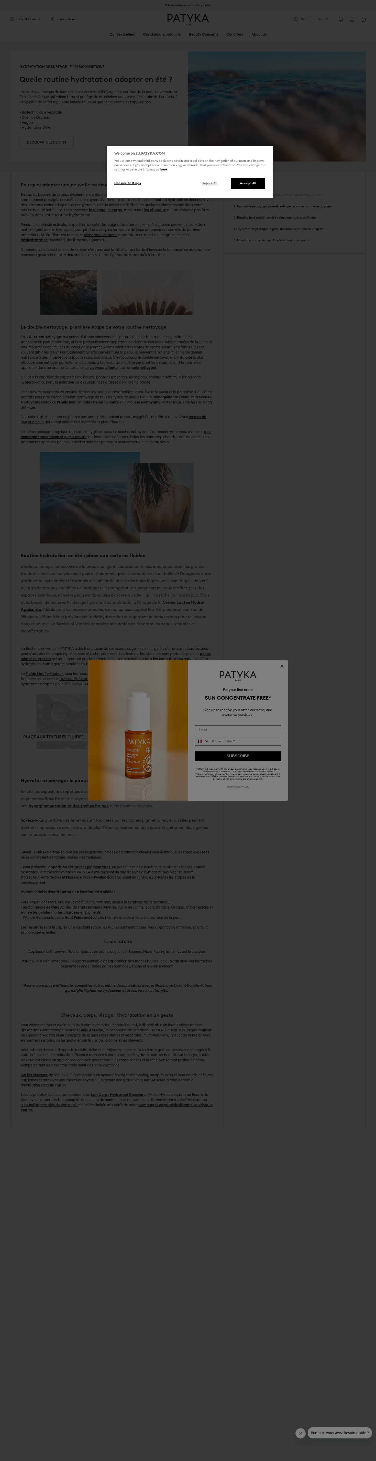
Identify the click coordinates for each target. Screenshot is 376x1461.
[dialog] (190, 172)
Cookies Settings (127, 183)
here (163, 169)
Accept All (248, 183)
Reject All (209, 183)
